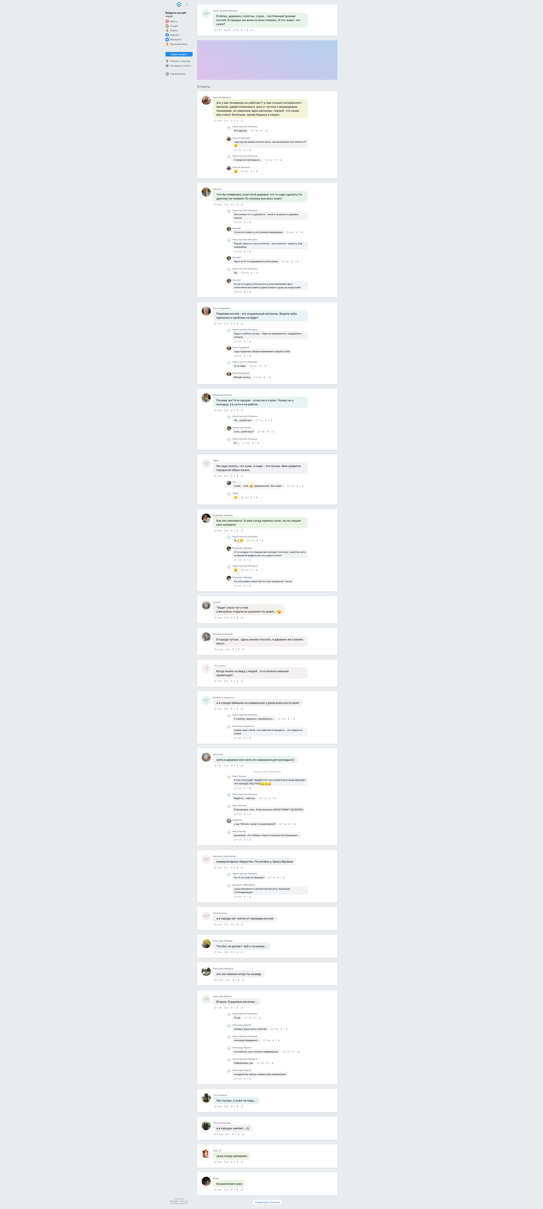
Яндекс (174, 30)
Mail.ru (173, 21)
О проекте (179, 1199)
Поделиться (251, 29)
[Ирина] (207, 1181)
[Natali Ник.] (207, 757)
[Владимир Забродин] (207, 518)
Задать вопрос (179, 54)
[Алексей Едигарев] (207, 100)
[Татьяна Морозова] (207, 1125)
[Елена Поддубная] (207, 311)
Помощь (184, 1201)
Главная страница (180, 61)
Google (174, 25)
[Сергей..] (207, 605)
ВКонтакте (176, 39)
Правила (174, 1201)
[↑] (242, 30)
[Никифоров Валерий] (207, 636)
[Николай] (207, 191)
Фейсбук (175, 35)
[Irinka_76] (207, 1153)
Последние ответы (180, 65)
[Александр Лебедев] (207, 943)
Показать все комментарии (267, 772)
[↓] (246, 30)
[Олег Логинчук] (207, 1098)
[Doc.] (229, 482)
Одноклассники (179, 44)
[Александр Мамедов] (207, 971)
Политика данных (179, 1203)
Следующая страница (267, 1202)
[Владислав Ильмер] (207, 397)
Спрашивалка (177, 73)
